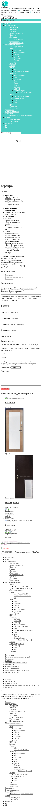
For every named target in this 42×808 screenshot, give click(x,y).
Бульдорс (12, 31)
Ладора (16, 85)
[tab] (23, 275)
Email (3, 358)
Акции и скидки (11, 683)
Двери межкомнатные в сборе (16, 663)
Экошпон (12, 73)
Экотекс (12, 94)
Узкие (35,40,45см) (25, 92)
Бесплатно (14, 312)
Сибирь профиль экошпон (23, 630)
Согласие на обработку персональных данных (22, 685)
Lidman (16, 54)
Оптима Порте (19, 91)
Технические (14, 41)
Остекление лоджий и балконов (21, 115)
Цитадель (12, 29)
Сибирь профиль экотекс (23, 588)
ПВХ (11, 48)
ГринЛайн (17, 50)
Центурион (13, 27)
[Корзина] (6, 127)
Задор (16, 83)
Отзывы (8, 679)
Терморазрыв (18, 39)
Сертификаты (10, 681)
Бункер (12, 569)
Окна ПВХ (9, 114)
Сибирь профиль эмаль (22, 596)
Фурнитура (13, 108)
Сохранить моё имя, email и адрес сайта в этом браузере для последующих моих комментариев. (19, 363)
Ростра (16, 60)
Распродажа (9, 557)
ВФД (15, 69)
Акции (7, 117)
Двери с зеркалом (17, 324)
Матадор (17, 89)
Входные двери (10, 25)
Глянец (12, 66)
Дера (15, 62)
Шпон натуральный (16, 98)
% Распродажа (14, 119)
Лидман (17, 87)
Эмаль (11, 68)
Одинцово (17, 58)
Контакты (8, 123)
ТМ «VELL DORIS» (21, 71)
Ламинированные (16, 46)
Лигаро (16, 56)
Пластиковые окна (12, 668)
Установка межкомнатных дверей (17, 657)
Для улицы (13, 37)
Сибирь (12, 271)
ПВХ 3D (12, 64)
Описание (9, 275)
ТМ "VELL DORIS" (21, 586)
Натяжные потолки (12, 112)
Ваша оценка (5, 367)
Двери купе (9, 110)
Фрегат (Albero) (19, 52)
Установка (13, 106)
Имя (3, 354)
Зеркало (13, 330)
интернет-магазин (15, 296)
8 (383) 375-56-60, (22, 694)
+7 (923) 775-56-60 (7, 552)
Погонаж (8, 661)
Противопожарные (16, 43)
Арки (11, 104)
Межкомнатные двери (13, 45)
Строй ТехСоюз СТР (17, 33)
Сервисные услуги (12, 672)
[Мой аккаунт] (6, 125)
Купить (8, 454)
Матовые (12, 651)
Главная (8, 23)
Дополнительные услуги (14, 277)
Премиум (12, 35)
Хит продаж (13, 121)
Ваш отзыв (5, 371)
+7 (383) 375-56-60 (7, 16)
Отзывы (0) (9, 279)
